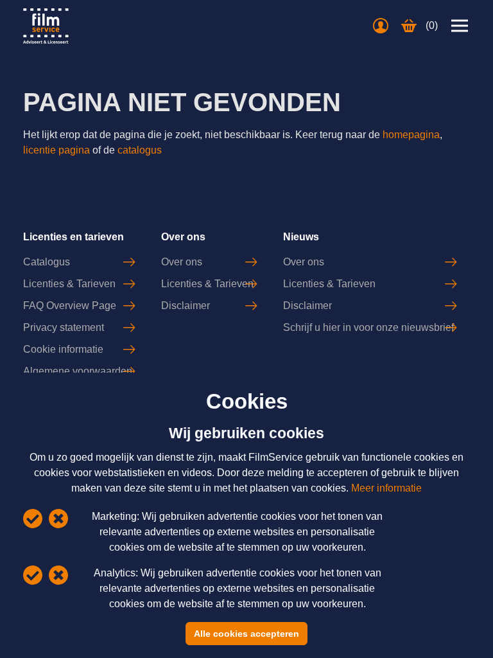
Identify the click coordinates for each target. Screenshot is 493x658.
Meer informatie (386, 488)
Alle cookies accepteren (246, 633)
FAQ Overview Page (69, 305)
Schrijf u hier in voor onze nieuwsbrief (368, 327)
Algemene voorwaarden (77, 371)
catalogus (139, 150)
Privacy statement (63, 327)
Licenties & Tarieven (69, 283)
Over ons (181, 261)
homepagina (411, 134)
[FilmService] (46, 26)
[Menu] (459, 26)
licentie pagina (56, 150)
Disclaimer (185, 305)
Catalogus (46, 261)
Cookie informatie (63, 349)
